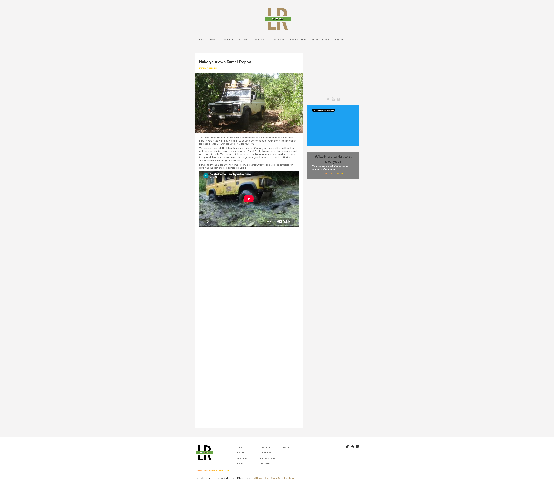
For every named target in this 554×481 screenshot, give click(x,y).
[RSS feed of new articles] (338, 99)
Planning (227, 39)
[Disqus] (249, 313)
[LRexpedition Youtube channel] (333, 99)
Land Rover (256, 478)
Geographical (298, 39)
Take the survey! (333, 174)
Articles (244, 39)
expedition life (208, 68)
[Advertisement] (249, 253)
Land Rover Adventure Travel (280, 478)
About (240, 452)
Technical (265, 452)
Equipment (260, 39)
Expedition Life (320, 39)
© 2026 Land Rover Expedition (212, 470)
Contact (340, 39)
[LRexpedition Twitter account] (328, 99)
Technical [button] (278, 39)
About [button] (213, 39)
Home (201, 39)
